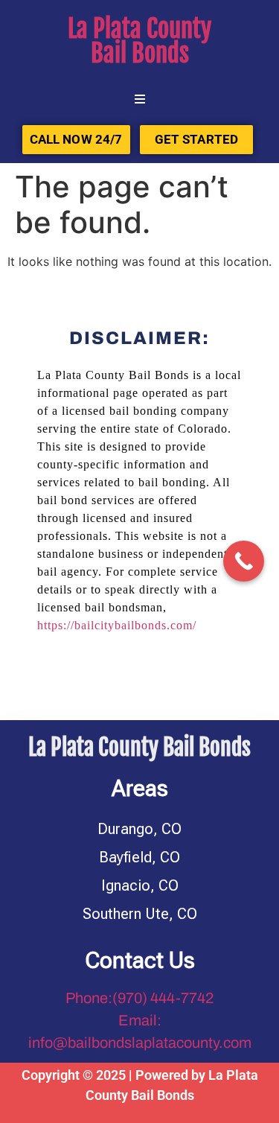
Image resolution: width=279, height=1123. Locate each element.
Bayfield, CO (139, 857)
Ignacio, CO (140, 885)
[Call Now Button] (243, 561)
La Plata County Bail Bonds (139, 41)
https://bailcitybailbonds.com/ (116, 625)
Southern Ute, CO (140, 914)
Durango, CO (139, 829)
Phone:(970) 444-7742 (139, 998)
